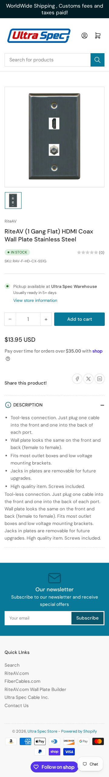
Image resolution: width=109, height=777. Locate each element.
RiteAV (11, 221)
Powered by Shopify (79, 731)
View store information (35, 300)
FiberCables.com (22, 681)
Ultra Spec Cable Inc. (27, 697)
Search (12, 665)
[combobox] (54, 60)
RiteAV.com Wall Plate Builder (35, 689)
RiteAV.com (17, 673)
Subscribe (87, 618)
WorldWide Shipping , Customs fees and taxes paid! (54, 9)
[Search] (97, 60)
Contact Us (17, 706)
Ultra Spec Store (42, 731)
